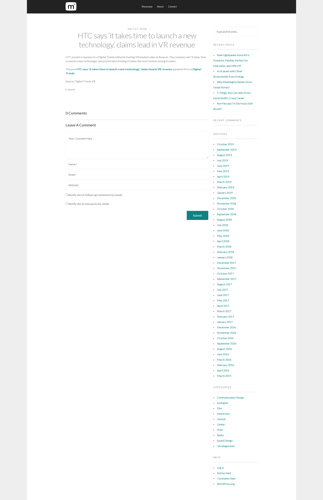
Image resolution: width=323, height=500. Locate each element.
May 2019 (223, 171)
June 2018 (223, 230)
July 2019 (222, 160)
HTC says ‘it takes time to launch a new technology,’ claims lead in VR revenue (137, 40)
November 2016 (226, 332)
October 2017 (225, 273)
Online (221, 424)
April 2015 (223, 370)
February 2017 (225, 316)
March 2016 (224, 359)
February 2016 (225, 365)
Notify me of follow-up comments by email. (95, 194)
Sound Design (225, 440)
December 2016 (226, 327)
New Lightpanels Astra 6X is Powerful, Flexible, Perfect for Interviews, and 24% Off (231, 60)
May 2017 (223, 300)
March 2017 (224, 311)
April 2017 (223, 305)
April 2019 (223, 176)
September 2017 (226, 278)
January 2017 (224, 321)
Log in (220, 467)
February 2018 (225, 251)
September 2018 (226, 214)
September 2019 (226, 149)
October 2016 (225, 338)
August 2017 (224, 284)
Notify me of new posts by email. (88, 203)
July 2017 (222, 289)
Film (219, 408)
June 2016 (223, 354)
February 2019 (225, 187)
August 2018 (224, 219)
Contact (172, 6)
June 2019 (223, 165)
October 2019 (225, 144)
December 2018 (226, 198)
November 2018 (226, 203)
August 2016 (224, 348)
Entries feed (224, 473)
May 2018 (223, 235)
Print (220, 429)
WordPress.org (226, 483)
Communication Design (230, 397)
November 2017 (226, 268)
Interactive (223, 413)
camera (71, 89)
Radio (220, 435)
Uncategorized (225, 445)
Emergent (222, 402)
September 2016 (226, 343)
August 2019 (224, 155)
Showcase (147, 6)
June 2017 (223, 295)
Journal (221, 419)
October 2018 (225, 208)
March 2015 (224, 375)
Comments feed (226, 478)
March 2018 (224, 246)
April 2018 (223, 241)
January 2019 (224, 192)
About (160, 6)
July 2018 (222, 225)
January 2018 (224, 257)
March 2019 (224, 181)
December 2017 (226, 262)
